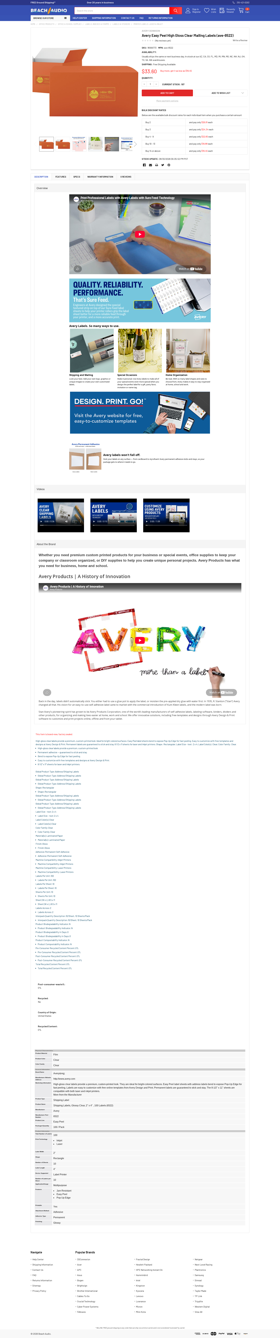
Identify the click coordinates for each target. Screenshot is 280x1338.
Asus (79, 1275)
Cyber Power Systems (87, 1306)
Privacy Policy (39, 1290)
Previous (35, 144)
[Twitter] (162, 165)
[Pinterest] (169, 165)
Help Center (80, 18)
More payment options (167, 100)
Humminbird (142, 1275)
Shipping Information (104, 18)
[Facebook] (144, 165)
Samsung (199, 1275)
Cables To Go (83, 1296)
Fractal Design (143, 1259)
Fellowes (81, 1311)
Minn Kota (141, 1311)
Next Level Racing (203, 1264)
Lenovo (139, 1296)
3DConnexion (83, 1259)
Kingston (140, 1285)
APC (79, 1269)
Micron (139, 1306)
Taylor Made (200, 1290)
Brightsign (82, 1285)
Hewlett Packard (144, 1264)
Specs (76, 176)
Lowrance (141, 1301)
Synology (199, 1285)
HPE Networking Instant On (149, 1269)
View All (198, 1311)
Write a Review (240, 40)
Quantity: (147, 77)
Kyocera (140, 1290)
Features (60, 176)
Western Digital (202, 1306)
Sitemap (36, 1285)
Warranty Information (100, 176)
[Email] (150, 165)
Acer (79, 1264)
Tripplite (199, 1301)
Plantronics (200, 1269)
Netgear (199, 1259)
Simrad (198, 1280)
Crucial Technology (86, 1301)
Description (41, 176)
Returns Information (161, 18)
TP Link (198, 1296)
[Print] (156, 165)
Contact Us (127, 18)
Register (196, 12)
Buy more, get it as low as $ (176, 70)
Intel (138, 1280)
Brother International (87, 1290)
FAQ (141, 18)
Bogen (80, 1280)
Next (135, 144)
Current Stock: (173, 84)
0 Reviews (125, 176)
